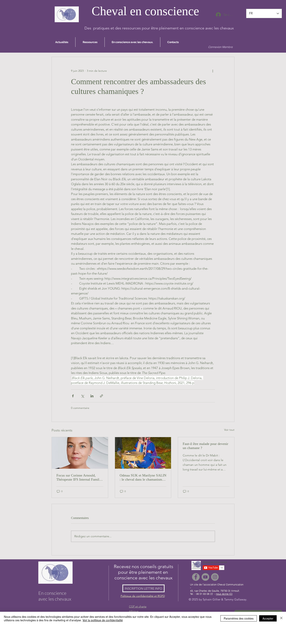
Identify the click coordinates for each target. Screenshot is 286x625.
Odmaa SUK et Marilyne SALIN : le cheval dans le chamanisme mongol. (143, 477)
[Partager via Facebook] (73, 396)
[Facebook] (196, 577)
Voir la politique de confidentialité (102, 620)
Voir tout (229, 429)
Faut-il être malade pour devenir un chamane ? (205, 446)
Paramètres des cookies (239, 618)
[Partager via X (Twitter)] (82, 396)
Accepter (267, 618)
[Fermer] (281, 618)
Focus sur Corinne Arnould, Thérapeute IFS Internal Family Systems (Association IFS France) (78, 477)
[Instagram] (215, 577)
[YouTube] (205, 577)
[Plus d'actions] (212, 71)
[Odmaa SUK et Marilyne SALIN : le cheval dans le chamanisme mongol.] (143, 453)
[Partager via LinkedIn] (92, 396)
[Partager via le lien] (101, 396)
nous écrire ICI (224, 593)
